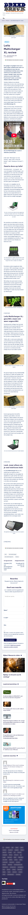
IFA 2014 (19, 852)
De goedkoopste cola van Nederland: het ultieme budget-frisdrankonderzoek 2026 (13, 736)
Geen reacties (9, 56)
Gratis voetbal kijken (14, 830)
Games (22, 850)
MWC (15, 857)
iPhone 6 (16, 854)
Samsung (10, 864)
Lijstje (4, 857)
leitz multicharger (12, 554)
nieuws (15, 859)
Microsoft (10, 857)
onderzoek (5, 862)
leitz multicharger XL (9, 556)
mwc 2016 (5, 859)
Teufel (9, 872)
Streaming (20, 869)
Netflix (10, 859)
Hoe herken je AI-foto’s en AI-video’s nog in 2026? (13, 709)
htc (14, 852)
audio (22, 847)
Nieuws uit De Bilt (14, 832)
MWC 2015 (20, 857)
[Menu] (3, 18)
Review (17, 556)
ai (3, 847)
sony (4, 869)
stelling (13, 869)
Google (10, 852)
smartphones (12, 867)
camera (4, 850)
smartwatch (20, 867)
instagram (5, 854)
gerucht (4, 852)
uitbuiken (14, 872)
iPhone (10, 854)
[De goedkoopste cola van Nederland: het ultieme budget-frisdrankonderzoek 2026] (7, 730)
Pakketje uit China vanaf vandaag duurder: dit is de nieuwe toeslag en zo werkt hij (13, 767)
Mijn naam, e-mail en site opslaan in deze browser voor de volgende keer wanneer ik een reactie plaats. (14, 634)
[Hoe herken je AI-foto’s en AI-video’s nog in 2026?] (7, 704)
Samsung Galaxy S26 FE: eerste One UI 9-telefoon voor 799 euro (14, 748)
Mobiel (7, 41)
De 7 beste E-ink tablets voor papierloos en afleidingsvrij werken (13, 794)
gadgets (16, 850)
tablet (4, 872)
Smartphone (5, 867)
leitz (6, 554)
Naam (6, 610)
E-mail (6, 617)
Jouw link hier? (14, 828)
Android (7, 847)
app (12, 847)
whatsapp (18, 874)
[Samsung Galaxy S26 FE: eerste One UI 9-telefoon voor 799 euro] (7, 744)
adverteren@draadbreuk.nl (9, 907)
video (4, 874)
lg (20, 854)
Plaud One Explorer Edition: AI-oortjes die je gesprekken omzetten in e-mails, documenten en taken (14, 722)
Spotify (8, 869)
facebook (10, 850)
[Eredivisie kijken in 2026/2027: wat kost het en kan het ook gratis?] (7, 692)
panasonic (12, 862)
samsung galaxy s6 (18, 864)
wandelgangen (11, 874)
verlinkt (20, 872)
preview (18, 862)
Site (5, 625)
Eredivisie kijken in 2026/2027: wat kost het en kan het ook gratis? (13, 696)
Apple (17, 847)
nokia (21, 859)
